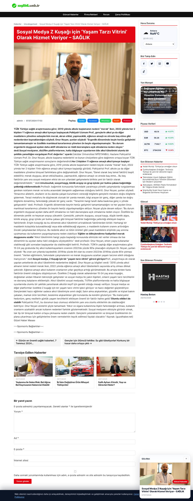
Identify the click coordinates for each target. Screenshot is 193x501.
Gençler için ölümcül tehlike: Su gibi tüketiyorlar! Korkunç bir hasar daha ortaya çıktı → (97, 342)
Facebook (93, 121)
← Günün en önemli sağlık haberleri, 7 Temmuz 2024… (36, 342)
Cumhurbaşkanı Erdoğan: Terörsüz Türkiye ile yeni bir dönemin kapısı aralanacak (158, 171)
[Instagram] (159, 63)
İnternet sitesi (21, 460)
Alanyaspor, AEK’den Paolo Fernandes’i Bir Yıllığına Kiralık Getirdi (159, 186)
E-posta (19, 449)
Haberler (17, 24)
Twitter (81, 121)
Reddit (116, 121)
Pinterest (127, 121)
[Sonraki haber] (172, 91)
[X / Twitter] (151, 63)
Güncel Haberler (71, 14)
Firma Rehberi (91, 14)
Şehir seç (148, 38)
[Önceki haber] (166, 91)
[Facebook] (144, 63)
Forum (106, 14)
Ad (16, 438)
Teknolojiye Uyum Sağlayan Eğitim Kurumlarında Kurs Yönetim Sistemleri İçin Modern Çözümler (159, 179)
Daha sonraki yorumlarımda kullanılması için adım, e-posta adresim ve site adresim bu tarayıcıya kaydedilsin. (72, 475)
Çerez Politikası (122, 14)
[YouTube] (167, 63)
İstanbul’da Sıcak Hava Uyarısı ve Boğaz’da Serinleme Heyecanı (157, 191)
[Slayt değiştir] (154, 302)
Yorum (18, 411)
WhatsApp (105, 121)
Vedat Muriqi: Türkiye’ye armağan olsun (160, 166)
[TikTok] (144, 71)
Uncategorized (30, 24)
